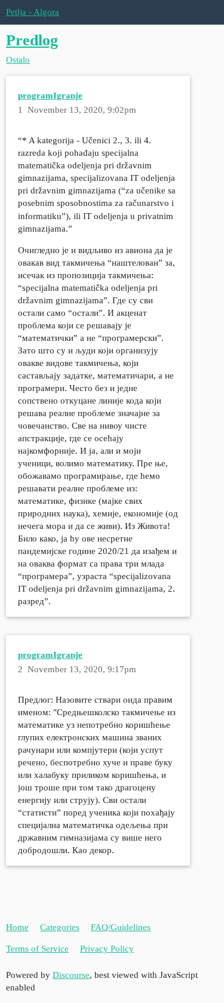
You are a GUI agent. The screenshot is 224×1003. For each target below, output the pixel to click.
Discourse (71, 975)
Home (17, 927)
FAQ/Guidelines (121, 927)
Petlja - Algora (32, 12)
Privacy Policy (107, 948)
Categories (59, 927)
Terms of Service (37, 948)
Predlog (32, 40)
